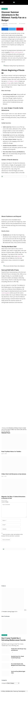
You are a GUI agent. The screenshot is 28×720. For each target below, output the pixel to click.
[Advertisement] (14, 364)
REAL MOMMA (6, 691)
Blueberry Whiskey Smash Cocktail (17, 428)
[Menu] (2, 2)
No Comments (22, 23)
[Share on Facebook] (5, 29)
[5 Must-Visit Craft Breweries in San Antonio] (14, 464)
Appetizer (4, 635)
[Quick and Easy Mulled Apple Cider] (6, 673)
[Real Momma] (14, 2)
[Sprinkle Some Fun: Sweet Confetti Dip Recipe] (6, 658)
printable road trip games (16, 52)
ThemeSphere (21, 691)
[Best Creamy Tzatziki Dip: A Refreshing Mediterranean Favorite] (14, 626)
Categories (4, 683)
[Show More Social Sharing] (25, 29)
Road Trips (4, 8)
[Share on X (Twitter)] (12, 29)
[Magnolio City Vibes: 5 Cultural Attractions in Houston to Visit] (14, 487)
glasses (20, 256)
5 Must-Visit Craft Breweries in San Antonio (13, 474)
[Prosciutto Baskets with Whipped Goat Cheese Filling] (6, 666)
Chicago (9, 83)
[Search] (26, 2)
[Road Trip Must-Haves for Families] (14, 442)
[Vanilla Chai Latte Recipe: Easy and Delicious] (6, 651)
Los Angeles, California (13, 81)
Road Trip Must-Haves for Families (11, 451)
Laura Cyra (5, 23)
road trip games (5, 293)
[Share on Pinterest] (19, 29)
